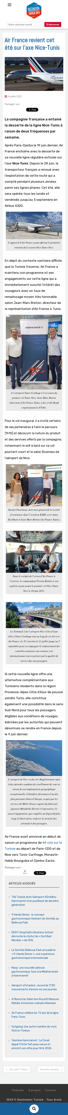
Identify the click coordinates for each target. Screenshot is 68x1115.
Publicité (18, 1090)
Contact (50, 1090)
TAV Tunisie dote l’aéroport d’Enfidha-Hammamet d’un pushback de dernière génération (35, 901)
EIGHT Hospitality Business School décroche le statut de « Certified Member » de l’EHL (32, 936)
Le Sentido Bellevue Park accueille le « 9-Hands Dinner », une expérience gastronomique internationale (34, 954)
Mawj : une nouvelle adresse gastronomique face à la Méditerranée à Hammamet (35, 971)
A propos (35, 1090)
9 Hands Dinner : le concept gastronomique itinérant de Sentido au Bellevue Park (35, 918)
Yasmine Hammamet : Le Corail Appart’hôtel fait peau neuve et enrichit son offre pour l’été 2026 (32, 1044)
